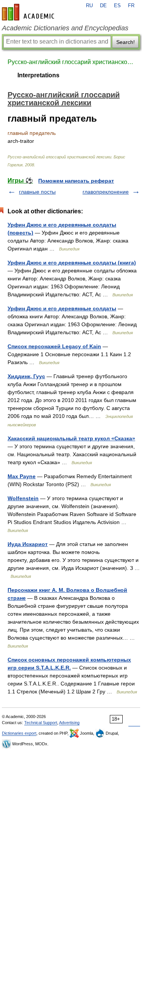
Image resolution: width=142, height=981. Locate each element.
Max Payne (22, 476)
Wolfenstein (23, 498)
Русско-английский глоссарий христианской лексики (71, 62)
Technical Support (40, 722)
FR (131, 5)
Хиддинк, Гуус (26, 376)
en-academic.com (29, 12)
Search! (125, 42)
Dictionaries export (19, 733)
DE (103, 5)
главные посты (37, 192)
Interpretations (38, 75)
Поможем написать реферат (76, 181)
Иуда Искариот (28, 544)
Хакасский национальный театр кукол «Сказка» (71, 438)
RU (89, 5)
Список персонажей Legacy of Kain (54, 346)
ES (117, 5)
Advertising (69, 722)
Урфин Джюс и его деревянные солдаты (62, 308)
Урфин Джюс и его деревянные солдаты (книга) (72, 263)
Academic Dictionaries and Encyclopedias (65, 28)
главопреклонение (106, 192)
